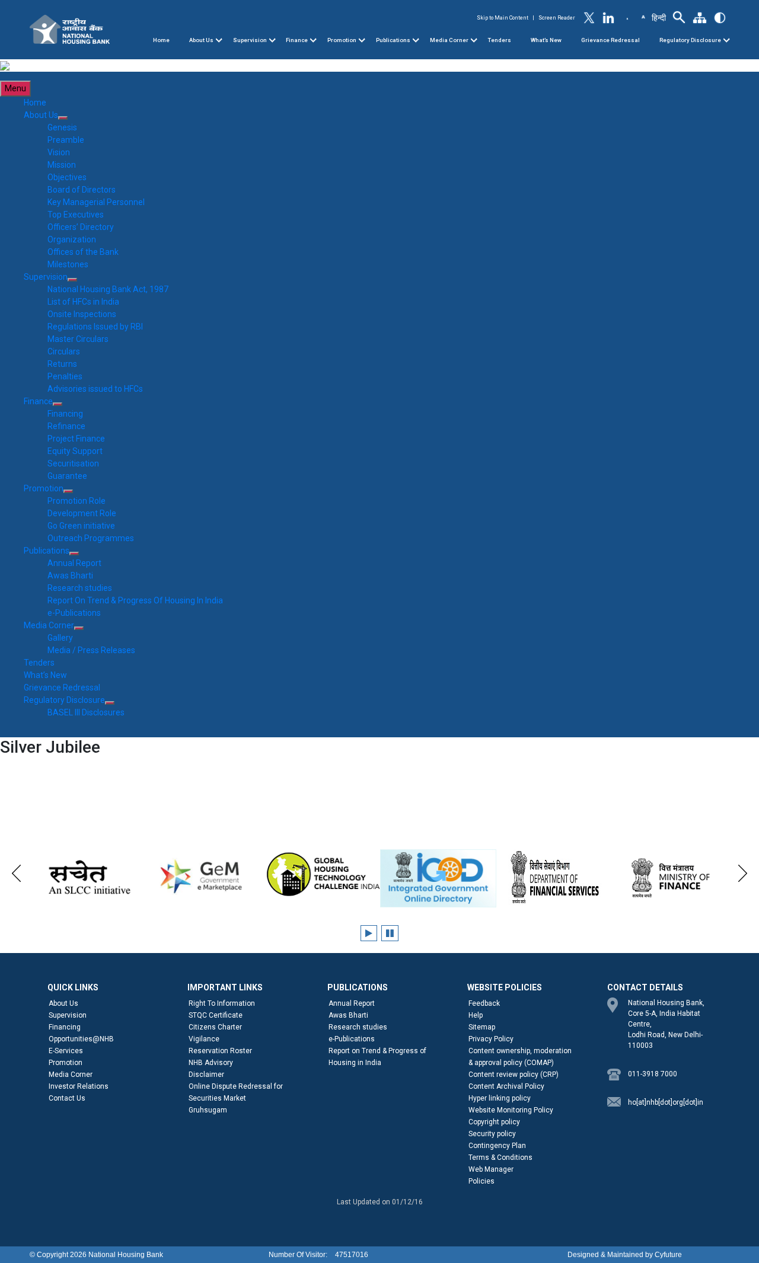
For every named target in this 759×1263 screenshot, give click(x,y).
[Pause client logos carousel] (389, 933)
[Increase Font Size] (643, 16)
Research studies (79, 588)
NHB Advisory (211, 1063)
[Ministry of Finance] (671, 877)
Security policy (492, 1134)
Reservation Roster (220, 1051)
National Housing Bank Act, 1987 (107, 289)
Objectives (67, 177)
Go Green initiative (81, 525)
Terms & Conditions (500, 1157)
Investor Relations (79, 1086)
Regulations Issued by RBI (95, 326)
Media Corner (449, 40)
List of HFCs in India (83, 301)
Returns (62, 364)
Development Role (81, 513)
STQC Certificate (216, 1015)
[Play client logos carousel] (369, 933)
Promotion (341, 40)
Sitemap (481, 1027)
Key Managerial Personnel (96, 202)
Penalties (64, 376)
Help (475, 1015)
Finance (297, 40)
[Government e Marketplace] (204, 874)
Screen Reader (556, 18)
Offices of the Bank (83, 252)
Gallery (60, 637)
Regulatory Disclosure (690, 40)
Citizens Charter (215, 1027)
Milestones (67, 264)
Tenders (499, 40)
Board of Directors (81, 189)
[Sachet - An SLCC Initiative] (88, 877)
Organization (71, 239)
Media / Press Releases (91, 650)
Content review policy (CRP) (513, 1074)
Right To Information (222, 1003)
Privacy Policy (491, 1039)
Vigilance (204, 1039)
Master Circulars (78, 339)
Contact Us (67, 1098)
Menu (15, 88)
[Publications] (416, 40)
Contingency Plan (497, 1146)
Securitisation (73, 463)
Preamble (65, 140)
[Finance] (313, 40)
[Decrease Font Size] (627, 18)
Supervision (250, 40)
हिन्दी (659, 18)
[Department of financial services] (554, 877)
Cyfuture (668, 1255)
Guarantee (67, 476)
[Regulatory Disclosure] (726, 40)
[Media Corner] (474, 40)
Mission (61, 165)
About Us (201, 40)
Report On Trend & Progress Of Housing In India (135, 600)
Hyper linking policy (499, 1098)
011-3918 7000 (652, 1074)
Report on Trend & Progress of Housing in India (377, 1057)
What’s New (546, 40)
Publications (393, 40)
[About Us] (219, 40)
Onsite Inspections (81, 314)
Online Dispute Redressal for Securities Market (236, 1092)
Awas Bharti (70, 575)
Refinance (66, 426)
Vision (58, 152)
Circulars (63, 351)
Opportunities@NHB (81, 1039)
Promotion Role (76, 501)
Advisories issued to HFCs (95, 389)
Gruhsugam (208, 1110)
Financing (65, 413)
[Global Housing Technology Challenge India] (321, 874)
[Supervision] (272, 40)
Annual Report (74, 563)
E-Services (66, 1051)
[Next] (742, 871)
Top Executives (75, 214)
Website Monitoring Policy (510, 1110)
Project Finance (76, 438)
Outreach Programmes (90, 538)
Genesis (62, 127)
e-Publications (74, 613)
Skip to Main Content (502, 18)
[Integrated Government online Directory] (438, 878)
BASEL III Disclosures (86, 712)
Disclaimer (206, 1074)
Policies (481, 1181)
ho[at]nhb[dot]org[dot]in (665, 1102)
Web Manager (491, 1169)
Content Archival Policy (506, 1086)
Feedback (484, 1003)
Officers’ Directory (80, 227)
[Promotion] (362, 40)
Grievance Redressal (610, 40)
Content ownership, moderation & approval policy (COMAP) (520, 1057)
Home (161, 40)
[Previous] (16, 871)
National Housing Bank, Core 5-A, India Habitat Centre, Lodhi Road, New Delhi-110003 (666, 1024)
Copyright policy (494, 1122)
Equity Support (75, 451)
